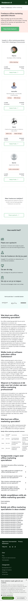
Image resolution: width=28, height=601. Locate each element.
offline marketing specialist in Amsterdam (12, 513)
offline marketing (14, 62)
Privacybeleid (10, 593)
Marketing (4, 572)
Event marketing (5, 501)
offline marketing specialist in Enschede (12, 531)
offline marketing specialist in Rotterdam (12, 515)
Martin (14, 56)
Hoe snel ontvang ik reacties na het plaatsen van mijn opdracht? (11, 476)
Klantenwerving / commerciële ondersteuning (14, 94)
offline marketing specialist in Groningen (12, 524)
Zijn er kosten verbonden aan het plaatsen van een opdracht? (11, 482)
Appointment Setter (14, 165)
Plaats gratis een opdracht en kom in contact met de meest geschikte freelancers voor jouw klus (14, 201)
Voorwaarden (5, 560)
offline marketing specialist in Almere (11, 525)
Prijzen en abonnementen (9, 558)
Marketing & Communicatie (17, 42)
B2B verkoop (17, 98)
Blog (3, 555)
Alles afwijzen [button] (21, 598)
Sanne (14, 163)
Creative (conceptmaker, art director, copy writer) (14, 130)
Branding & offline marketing (14, 58)
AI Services (5, 574)
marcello (14, 91)
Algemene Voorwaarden (9, 541)
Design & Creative (7, 570)
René (14, 127)
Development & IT (6, 567)
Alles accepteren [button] (7, 598)
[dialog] (14, 589)
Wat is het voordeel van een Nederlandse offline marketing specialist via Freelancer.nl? (10, 488)
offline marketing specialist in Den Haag (11, 517)
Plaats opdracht (13, 215)
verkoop (9, 98)
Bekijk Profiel (12, 72)
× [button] (26, 580)
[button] (14, 595)
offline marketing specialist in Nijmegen (11, 529)
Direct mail (4, 503)
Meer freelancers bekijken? (14, 198)
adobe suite (8, 133)
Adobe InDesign (18, 133)
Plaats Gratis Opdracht (10, 29)
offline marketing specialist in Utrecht (11, 518)
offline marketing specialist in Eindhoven (12, 520)
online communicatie (14, 169)
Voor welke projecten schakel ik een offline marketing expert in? (12, 471)
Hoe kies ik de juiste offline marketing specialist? (12, 466)
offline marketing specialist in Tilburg (11, 522)
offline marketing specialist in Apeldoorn (12, 533)
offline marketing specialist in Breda (10, 527)
